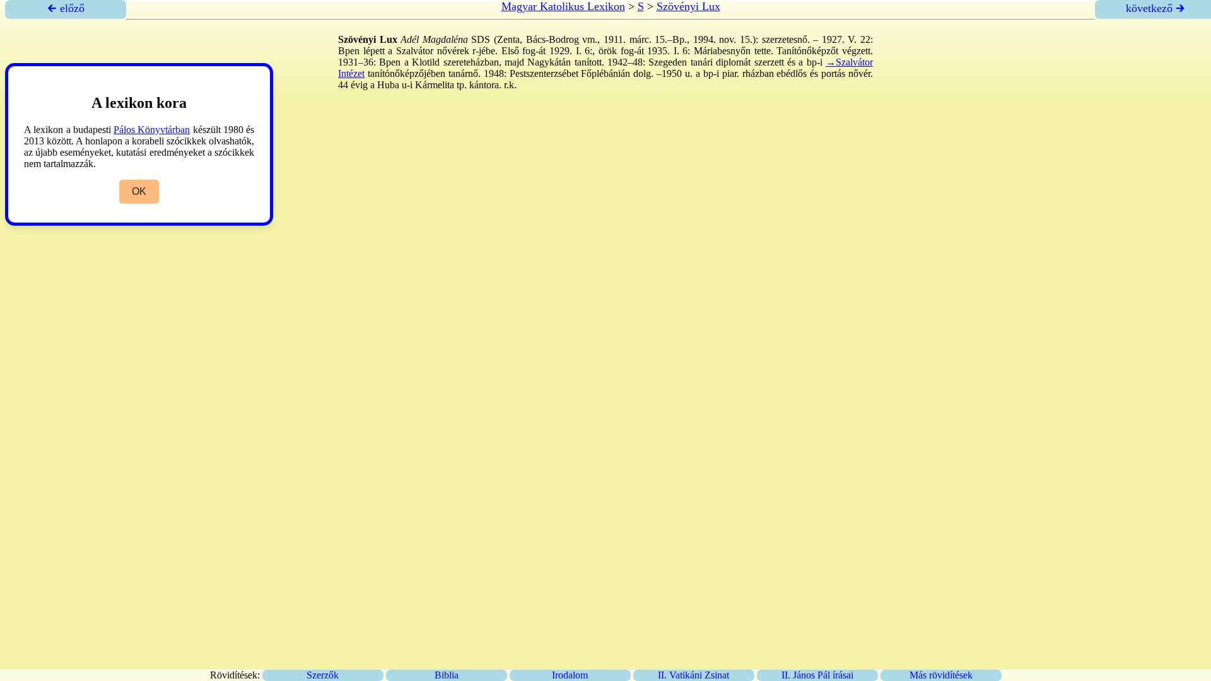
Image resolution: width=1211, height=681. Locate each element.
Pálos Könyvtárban (152, 129)
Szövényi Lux (688, 6)
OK (139, 191)
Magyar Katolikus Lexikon (563, 6)
